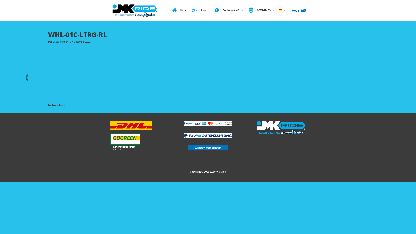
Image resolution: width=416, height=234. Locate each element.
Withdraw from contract (208, 147)
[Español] (282, 10)
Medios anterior (55, 105)
